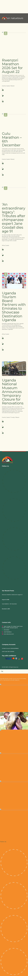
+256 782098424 (8, 632)
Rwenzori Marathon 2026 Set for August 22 (12, 66)
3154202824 (6, 629)
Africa (3, 245)
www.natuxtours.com (9, 634)
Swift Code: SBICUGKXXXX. (8, 651)
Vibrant (12, 86)
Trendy (13, 417)
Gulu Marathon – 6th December (12, 139)
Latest (8, 86)
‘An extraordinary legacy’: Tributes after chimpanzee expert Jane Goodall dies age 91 (13, 217)
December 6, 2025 (6, 608)
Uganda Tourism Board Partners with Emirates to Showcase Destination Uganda (14, 306)
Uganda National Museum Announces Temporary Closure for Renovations (12, 391)
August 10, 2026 (5, 599)
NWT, (7, 667)
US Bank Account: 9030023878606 (10, 648)
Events (4, 86)
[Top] (2, 672)
